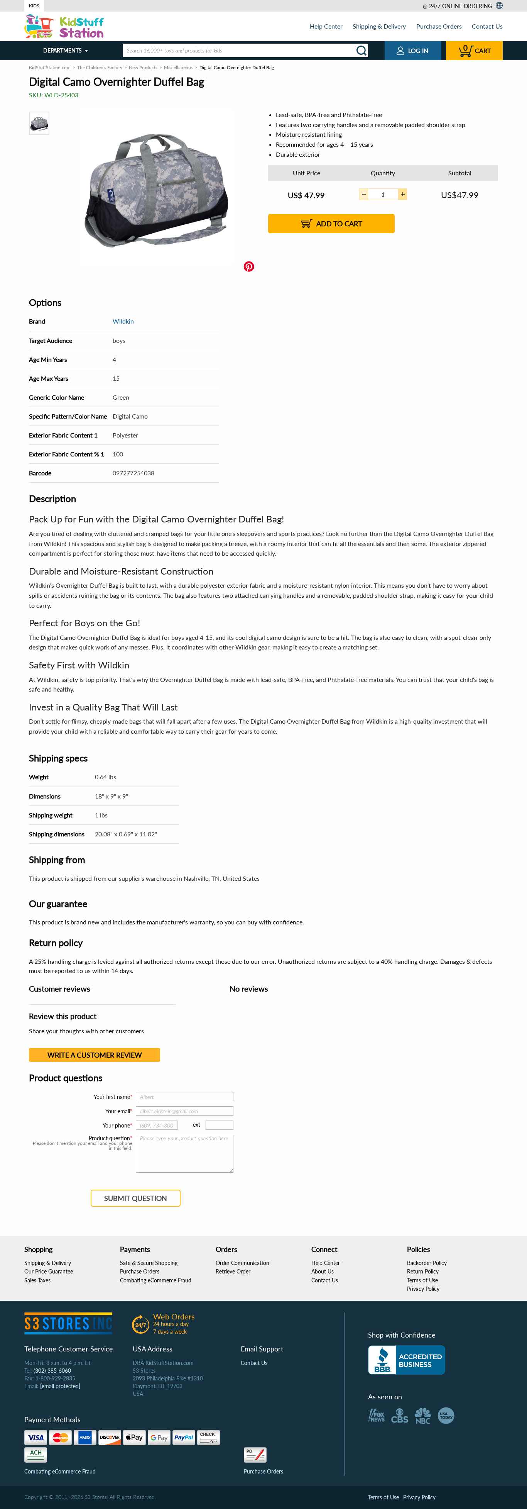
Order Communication (242, 1263)
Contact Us (487, 26)
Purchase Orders (439, 26)
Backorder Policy (427, 1263)
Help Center (326, 26)
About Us (322, 1271)
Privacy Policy (423, 1288)
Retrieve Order (233, 1271)
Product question (109, 1138)
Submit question (135, 1198)
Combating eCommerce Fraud (155, 1280)
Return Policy (423, 1271)
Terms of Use (422, 1280)
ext (196, 1124)
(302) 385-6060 (52, 1370)
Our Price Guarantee (48, 1271)
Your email (117, 1111)
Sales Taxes (37, 1280)
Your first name (112, 1097)
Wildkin (123, 321)
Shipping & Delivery (379, 26)
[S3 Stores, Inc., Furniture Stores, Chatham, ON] (406, 1360)
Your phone (116, 1125)
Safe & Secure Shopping (148, 1263)
